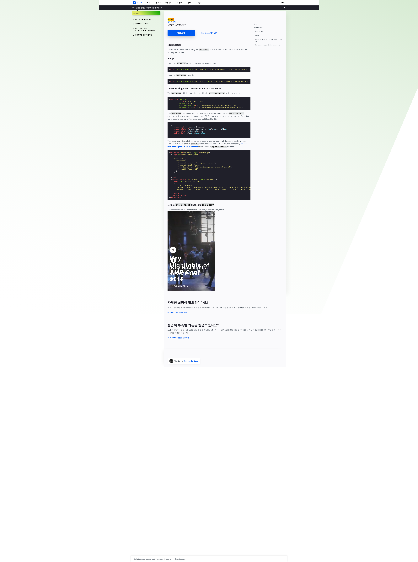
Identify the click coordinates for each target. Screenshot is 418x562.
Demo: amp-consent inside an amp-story (268, 45)
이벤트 (179, 3)
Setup (257, 35)
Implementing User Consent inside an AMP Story (269, 40)
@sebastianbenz (191, 361)
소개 (148, 3)
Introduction (259, 31)
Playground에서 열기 (209, 33)
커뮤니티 (167, 3)
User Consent (258, 27)
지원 (198, 3)
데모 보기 (181, 33)
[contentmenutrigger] (269, 24)
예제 (174, 22)
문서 (157, 3)
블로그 (190, 3)
